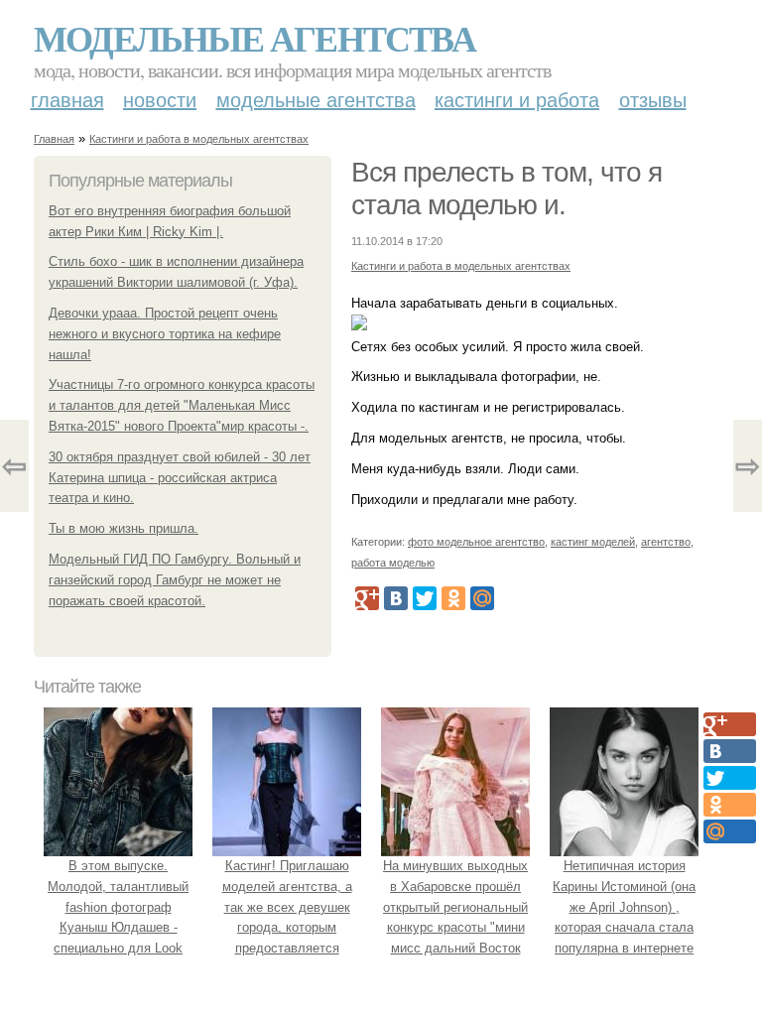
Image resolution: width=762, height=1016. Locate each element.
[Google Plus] (367, 598)
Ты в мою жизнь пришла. (123, 528)
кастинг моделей (593, 542)
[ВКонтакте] (396, 598)
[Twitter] (425, 598)
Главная (67, 100)
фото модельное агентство (476, 542)
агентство (666, 542)
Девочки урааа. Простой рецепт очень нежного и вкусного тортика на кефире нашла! (165, 334)
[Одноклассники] (453, 598)
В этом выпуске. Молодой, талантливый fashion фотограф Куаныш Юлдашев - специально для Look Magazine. (118, 917)
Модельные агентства (254, 38)
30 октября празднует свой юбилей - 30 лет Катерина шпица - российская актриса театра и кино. (180, 477)
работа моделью (393, 563)
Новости (159, 100)
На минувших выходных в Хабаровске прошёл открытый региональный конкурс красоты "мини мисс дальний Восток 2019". (455, 917)
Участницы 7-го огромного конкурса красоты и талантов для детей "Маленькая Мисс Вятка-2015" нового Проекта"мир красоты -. (182, 405)
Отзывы (653, 100)
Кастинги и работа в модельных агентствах (199, 139)
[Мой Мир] (482, 598)
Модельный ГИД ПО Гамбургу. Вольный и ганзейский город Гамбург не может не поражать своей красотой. (175, 580)
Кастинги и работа (517, 100)
